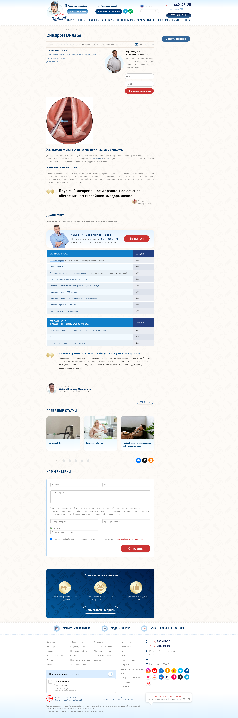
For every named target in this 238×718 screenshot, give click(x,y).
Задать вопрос (176, 39)
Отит (123, 655)
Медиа (49, 664)
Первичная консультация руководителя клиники (69, 273)
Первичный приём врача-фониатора (64, 304)
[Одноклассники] (151, 460)
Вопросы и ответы (54, 655)
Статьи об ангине (128, 651)
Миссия (49, 651)
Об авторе (50, 642)
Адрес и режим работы (77, 6)
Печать (147, 402)
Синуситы (125, 664)
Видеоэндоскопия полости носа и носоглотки (67, 343)
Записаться (137, 238)
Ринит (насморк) (128, 660)
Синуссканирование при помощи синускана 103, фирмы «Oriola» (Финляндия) (80, 330)
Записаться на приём (100, 610)
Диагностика (52, 61)
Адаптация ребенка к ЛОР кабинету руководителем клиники (73, 298)
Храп (123, 673)
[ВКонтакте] (138, 460)
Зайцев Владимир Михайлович (75, 389)
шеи (107, 158)
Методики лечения (102, 651)
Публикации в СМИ (79, 651)
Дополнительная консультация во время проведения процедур (74, 285)
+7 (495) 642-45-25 (109, 239)
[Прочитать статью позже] (136, 44)
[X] (145, 460)
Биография (51, 646)
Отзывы (49, 660)
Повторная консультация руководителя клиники (68, 279)
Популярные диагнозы (80, 660)
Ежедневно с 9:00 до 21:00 (160, 664)
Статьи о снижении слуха (132, 668)
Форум (73, 655)
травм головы (96, 158)
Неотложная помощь (103, 646)
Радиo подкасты (77, 646)
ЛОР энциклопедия (78, 664)
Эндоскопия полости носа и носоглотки (65, 337)
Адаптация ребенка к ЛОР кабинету (64, 292)
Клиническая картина (56, 58)
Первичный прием (57, 260)
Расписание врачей (109, 6)
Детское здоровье (102, 642)
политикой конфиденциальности (130, 539)
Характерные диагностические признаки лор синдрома (71, 54)
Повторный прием (57, 266)
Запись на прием (77, 11)
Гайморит (125, 686)
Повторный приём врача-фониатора (64, 311)
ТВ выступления (77, 642)
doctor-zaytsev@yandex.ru (160, 658)
